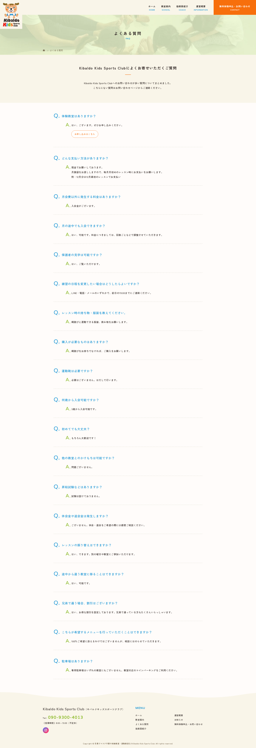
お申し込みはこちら (85, 134)
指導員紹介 (182, 6)
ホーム (152, 6)
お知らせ (178, 719)
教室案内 (166, 6)
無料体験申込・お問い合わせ (234, 6)
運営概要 (201, 6)
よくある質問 (142, 724)
